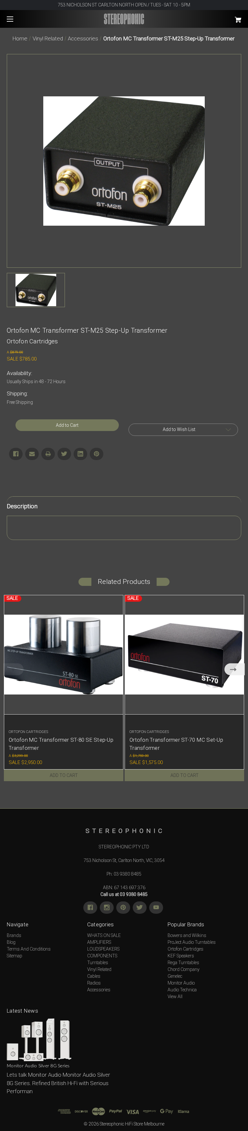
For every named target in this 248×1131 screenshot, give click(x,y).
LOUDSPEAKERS (103, 949)
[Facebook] (16, 453)
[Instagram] (106, 907)
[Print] (48, 453)
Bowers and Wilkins (187, 935)
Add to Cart (64, 775)
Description (22, 506)
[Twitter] (64, 453)
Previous (13, 669)
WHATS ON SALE (104, 935)
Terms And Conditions (29, 949)
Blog (11, 942)
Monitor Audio (181, 983)
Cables (93, 976)
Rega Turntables (183, 962)
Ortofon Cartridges (185, 949)
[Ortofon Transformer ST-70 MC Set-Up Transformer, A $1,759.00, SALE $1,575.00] (184, 654)
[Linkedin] (80, 453)
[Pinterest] (96, 453)
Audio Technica (182, 989)
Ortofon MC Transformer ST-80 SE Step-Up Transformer (61, 744)
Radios (94, 983)
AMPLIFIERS (99, 942)
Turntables (97, 962)
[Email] (32, 453)
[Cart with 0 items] (217, 17)
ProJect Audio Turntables (192, 942)
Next (234, 669)
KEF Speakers (181, 955)
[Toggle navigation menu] (16, 19)
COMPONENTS (102, 955)
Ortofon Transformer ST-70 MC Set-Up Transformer (176, 744)
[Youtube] (156, 907)
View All (175, 996)
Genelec (175, 976)
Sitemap (14, 955)
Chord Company (184, 969)
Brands (14, 935)
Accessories (98, 989)
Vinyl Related (99, 969)
